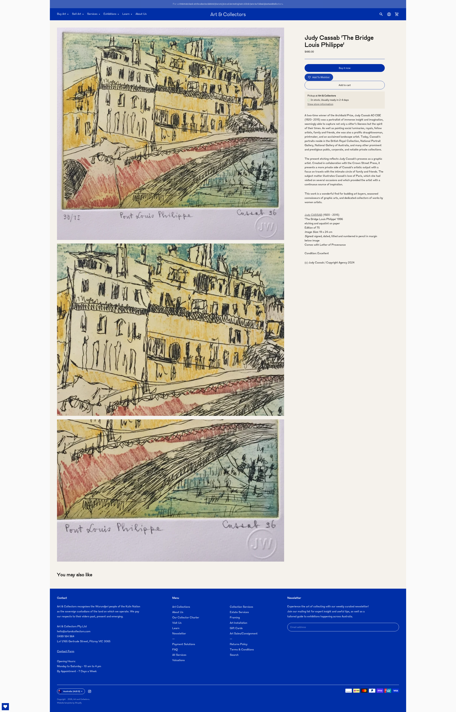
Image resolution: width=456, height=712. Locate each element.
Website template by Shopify (69, 703)
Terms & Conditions (242, 649)
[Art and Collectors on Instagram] (89, 691)
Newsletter (179, 633)
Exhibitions (109, 14)
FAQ (175, 649)
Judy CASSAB (313, 215)
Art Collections (181, 607)
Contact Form (65, 651)
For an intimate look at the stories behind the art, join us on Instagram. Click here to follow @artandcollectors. (228, 4)
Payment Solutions (183, 644)
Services (92, 14)
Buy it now (345, 68)
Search (234, 655)
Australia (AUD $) (71, 691)
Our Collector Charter (185, 617)
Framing (235, 617)
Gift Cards (236, 628)
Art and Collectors (81, 699)
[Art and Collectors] (228, 14)
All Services (179, 655)
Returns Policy (238, 644)
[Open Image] (170, 134)
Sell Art (76, 14)
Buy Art (61, 14)
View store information (320, 104)
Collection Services (241, 607)
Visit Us (177, 623)
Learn (125, 14)
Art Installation (238, 623)
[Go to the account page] (389, 14)
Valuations (178, 660)
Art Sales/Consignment (244, 633)
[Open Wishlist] (5, 706)
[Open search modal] (381, 14)
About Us (141, 14)
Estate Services (239, 612)
